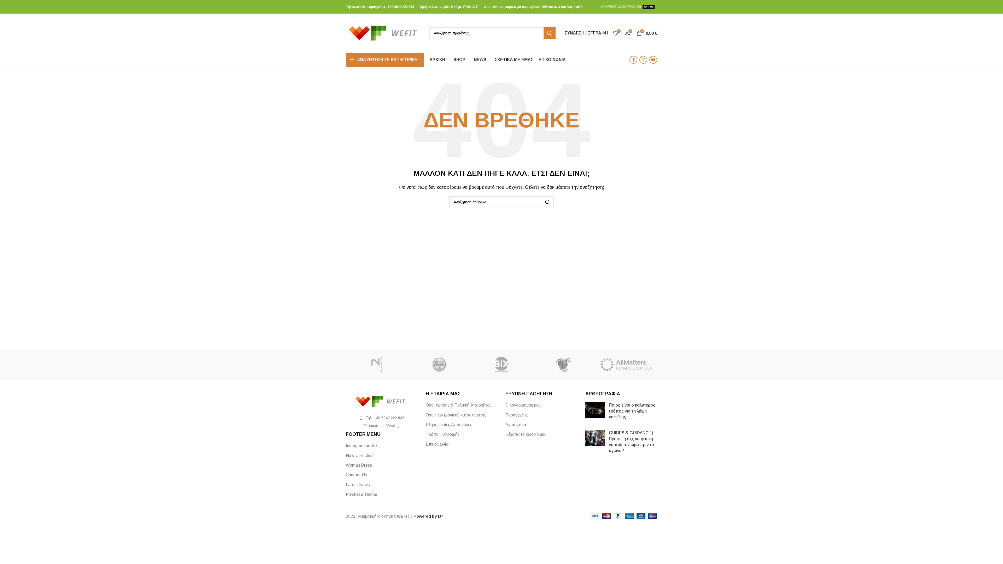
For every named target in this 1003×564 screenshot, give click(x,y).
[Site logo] (385, 33)
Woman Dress (359, 465)
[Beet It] (564, 364)
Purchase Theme (361, 494)
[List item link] (381, 418)
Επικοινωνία (437, 444)
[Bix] (501, 364)
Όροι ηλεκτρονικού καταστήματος (456, 415)
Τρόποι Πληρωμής (442, 434)
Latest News (358, 485)
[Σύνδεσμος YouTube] (653, 60)
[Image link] (382, 401)
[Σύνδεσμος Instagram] (643, 60)
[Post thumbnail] (595, 412)
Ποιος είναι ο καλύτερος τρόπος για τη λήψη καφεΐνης (632, 411)
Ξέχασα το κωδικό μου (525, 434)
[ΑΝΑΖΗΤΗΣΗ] (550, 33)
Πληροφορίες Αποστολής (449, 424)
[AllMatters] (626, 364)
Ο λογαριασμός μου (523, 405)
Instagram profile (361, 445)
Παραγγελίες (516, 415)
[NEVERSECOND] (377, 364)
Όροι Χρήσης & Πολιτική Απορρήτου (459, 405)
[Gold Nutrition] (439, 364)
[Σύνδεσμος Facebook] (633, 60)
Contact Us (356, 475)
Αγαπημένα (515, 424)
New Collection (360, 455)
